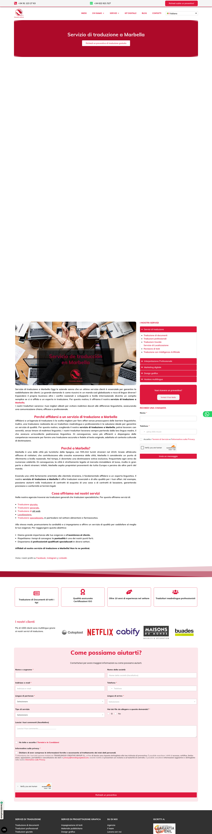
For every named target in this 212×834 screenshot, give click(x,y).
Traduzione (28, 504)
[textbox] (151, 701)
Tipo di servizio (22, 709)
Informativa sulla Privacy (183, 439)
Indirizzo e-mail (23, 683)
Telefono (145, 426)
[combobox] (152, 701)
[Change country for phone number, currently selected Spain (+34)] (143, 431)
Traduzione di (25, 511)
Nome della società (116, 669)
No (119, 713)
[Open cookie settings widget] (4, 830)
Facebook (41, 558)
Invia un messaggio (168, 456)
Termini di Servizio (160, 439)
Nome (143, 413)
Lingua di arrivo (115, 696)
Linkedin (63, 558)
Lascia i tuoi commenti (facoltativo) (32, 722)
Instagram (52, 558)
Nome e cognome (24, 669)
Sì (112, 713)
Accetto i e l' (169, 439)
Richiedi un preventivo (106, 795)
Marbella (19, 402)
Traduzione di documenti (155, 335)
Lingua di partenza (25, 696)
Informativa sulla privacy (28, 748)
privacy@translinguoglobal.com (76, 758)
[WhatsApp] (207, 414)
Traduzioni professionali (155, 338)
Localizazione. (25, 514)
